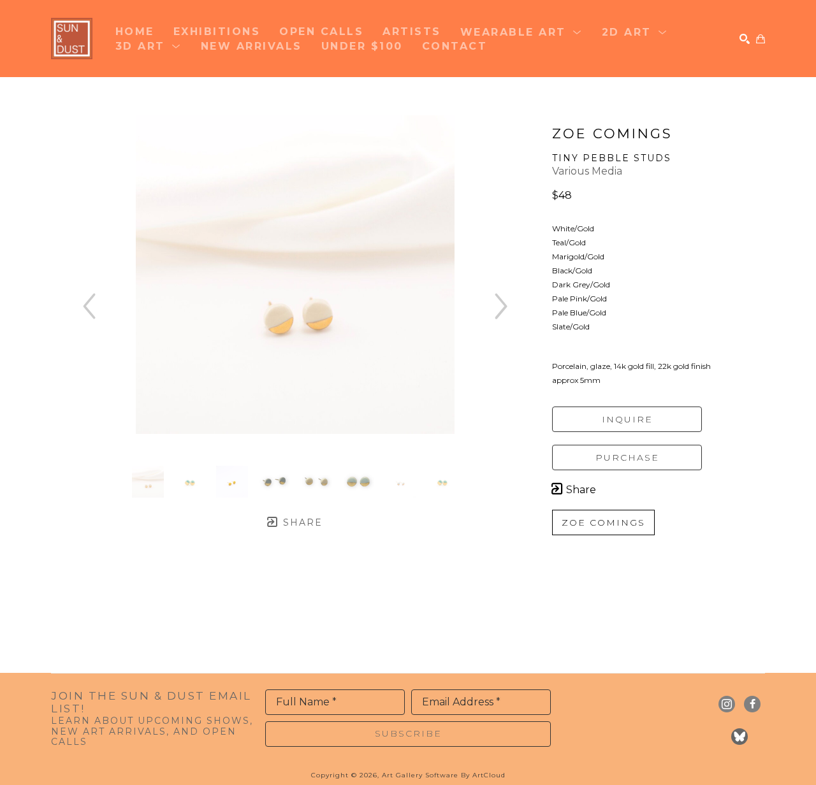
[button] (521, 31)
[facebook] (752, 704)
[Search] (745, 39)
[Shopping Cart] (760, 39)
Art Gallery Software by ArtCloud (444, 775)
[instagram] (726, 704)
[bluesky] (739, 736)
